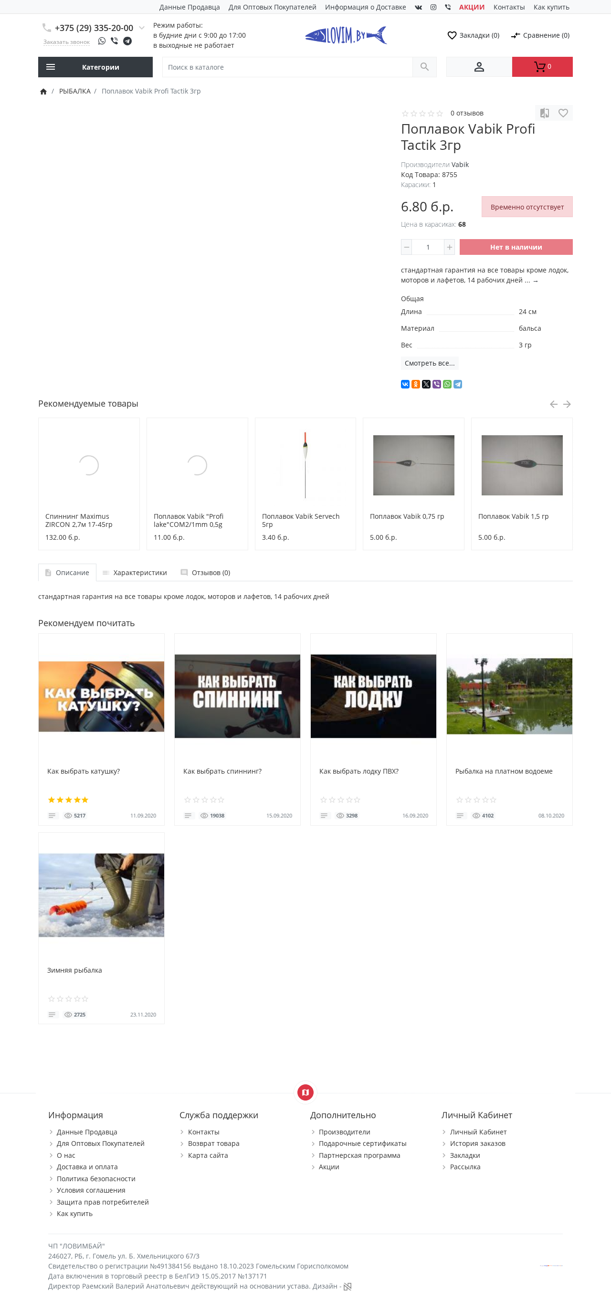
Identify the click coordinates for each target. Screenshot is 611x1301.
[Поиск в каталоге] (424, 67)
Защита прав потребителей (103, 1202)
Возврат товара (214, 1143)
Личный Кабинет (478, 1131)
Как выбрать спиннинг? (222, 771)
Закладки (465, 1155)
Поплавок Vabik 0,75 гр (407, 516)
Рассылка (465, 1166)
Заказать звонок (66, 41)
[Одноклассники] (415, 384)
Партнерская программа (359, 1155)
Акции (329, 1166)
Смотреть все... (430, 362)
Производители (344, 1131)
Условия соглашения (91, 1190)
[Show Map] (305, 1092)
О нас (66, 1155)
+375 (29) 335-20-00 (94, 27)
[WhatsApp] (447, 384)
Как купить (551, 6)
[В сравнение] (544, 113)
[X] (426, 384)
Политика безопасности (96, 1178)
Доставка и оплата (87, 1166)
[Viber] (436, 384)
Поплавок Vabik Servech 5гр (301, 520)
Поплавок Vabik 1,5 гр (513, 516)
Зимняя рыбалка (74, 970)
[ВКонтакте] (405, 384)
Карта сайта (208, 1155)
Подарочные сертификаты (363, 1143)
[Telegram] (457, 384)
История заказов (478, 1143)
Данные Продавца (189, 6)
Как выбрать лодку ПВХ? (359, 771)
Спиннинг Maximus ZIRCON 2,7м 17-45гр (79, 520)
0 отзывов (467, 112)
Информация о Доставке (365, 6)
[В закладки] (563, 113)
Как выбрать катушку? (83, 771)
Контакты (509, 6)
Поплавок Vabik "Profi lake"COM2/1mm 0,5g (188, 520)
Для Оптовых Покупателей (272, 6)
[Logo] (346, 34)
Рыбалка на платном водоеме (504, 771)
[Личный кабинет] (479, 67)
